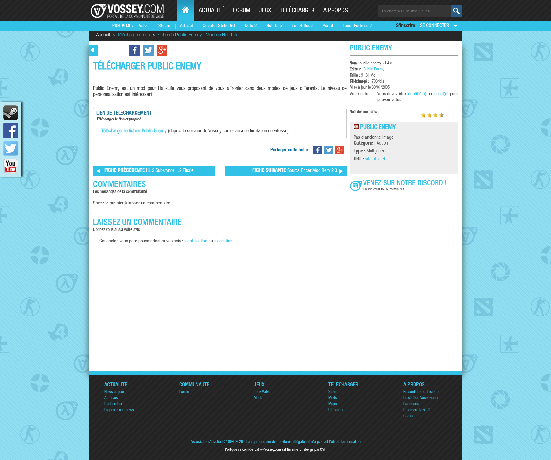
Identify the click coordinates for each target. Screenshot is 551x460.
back (92, 50)
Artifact (186, 26)
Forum (241, 11)
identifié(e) (416, 94)
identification (195, 241)
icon (10, 112)
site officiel (375, 159)
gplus (162, 50)
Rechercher (113, 404)
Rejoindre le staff (416, 410)
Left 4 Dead (302, 26)
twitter (10, 148)
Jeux (265, 11)
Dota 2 (251, 26)
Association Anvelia (206, 442)
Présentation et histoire (421, 392)
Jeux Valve (262, 392)
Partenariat (411, 404)
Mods (258, 398)
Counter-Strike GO (219, 26)
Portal (328, 26)
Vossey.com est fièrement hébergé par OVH (295, 450)
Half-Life (274, 26)
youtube (10, 166)
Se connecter (434, 26)
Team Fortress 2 (357, 26)
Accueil (103, 35)
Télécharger (297, 11)
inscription (223, 241)
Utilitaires (335, 410)
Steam (164, 26)
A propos (335, 11)
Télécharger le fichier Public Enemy (134, 131)
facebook (10, 130)
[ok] (456, 11)
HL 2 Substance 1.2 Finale (149, 171)
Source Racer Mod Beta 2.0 (294, 171)
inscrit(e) (441, 94)
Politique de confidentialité (243, 450)
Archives (111, 398)
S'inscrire (405, 26)
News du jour (114, 392)
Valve (144, 26)
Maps (332, 404)
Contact (409, 416)
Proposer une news (119, 410)
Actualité (211, 11)
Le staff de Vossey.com (420, 398)
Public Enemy (374, 70)
